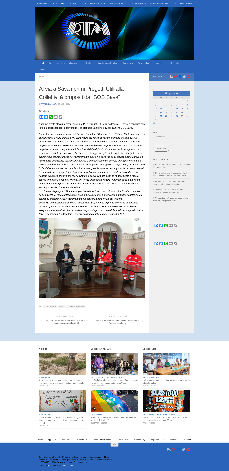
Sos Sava (53, 306)
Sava (46, 306)
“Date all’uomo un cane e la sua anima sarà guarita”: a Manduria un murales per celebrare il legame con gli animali (62, 420)
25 (161, 116)
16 (187, 109)
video (93, 377)
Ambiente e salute (97, 3)
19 (166, 112)
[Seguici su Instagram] (175, 76)
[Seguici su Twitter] (184, 76)
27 (171, 116)
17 (156, 112)
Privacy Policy (143, 63)
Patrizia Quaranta (49, 104)
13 (171, 109)
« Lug (155, 123)
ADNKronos (42, 3)
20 (171, 112)
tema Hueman (68, 465)
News (63, 3)
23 (187, 112)
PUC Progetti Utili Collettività (76, 306)
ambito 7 (61, 306)
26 (166, 116)
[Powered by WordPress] (49, 465)
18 (161, 112)
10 (156, 109)
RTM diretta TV (87, 63)
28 (177, 116)
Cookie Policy (128, 63)
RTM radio (174, 63)
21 (177, 112)
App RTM (61, 63)
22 (182, 112)
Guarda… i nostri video (107, 63)
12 (166, 109)
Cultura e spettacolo (138, 3)
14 (177, 109)
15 (182, 109)
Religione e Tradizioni (159, 3)
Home (51, 63)
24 (156, 116)
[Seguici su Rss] (171, 76)
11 (161, 109)
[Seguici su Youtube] (188, 76)
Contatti (42, 69)
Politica (83, 3)
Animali (48, 377)
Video (52, 3)
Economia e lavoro (118, 3)
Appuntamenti (186, 3)
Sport (174, 3)
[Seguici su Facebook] (180, 76)
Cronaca (72, 3)
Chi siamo (73, 63)
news (41, 77)
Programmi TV (159, 63)
